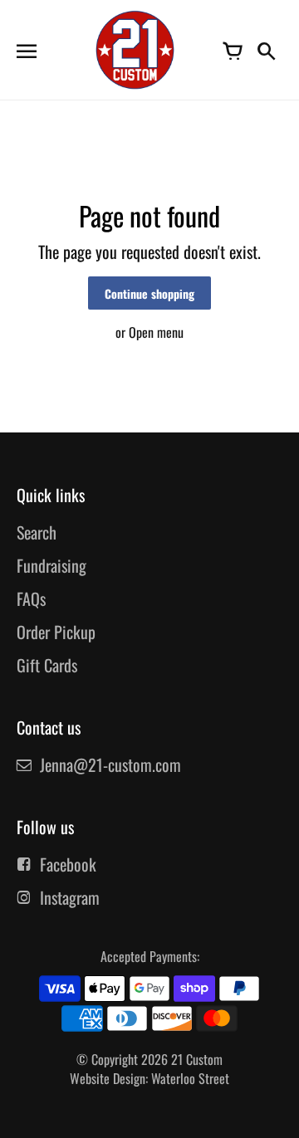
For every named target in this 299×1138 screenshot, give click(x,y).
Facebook (68, 864)
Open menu (156, 332)
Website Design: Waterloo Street (149, 1078)
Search (36, 532)
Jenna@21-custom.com (110, 764)
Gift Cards (47, 664)
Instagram (70, 897)
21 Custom (197, 1059)
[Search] (265, 50)
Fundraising (51, 565)
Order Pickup (56, 631)
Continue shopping (149, 293)
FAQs (31, 598)
